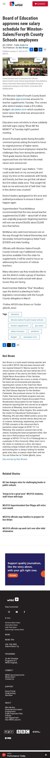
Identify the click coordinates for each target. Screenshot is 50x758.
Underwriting (10, 693)
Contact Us (9, 679)
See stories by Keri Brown (15, 459)
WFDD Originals (11, 663)
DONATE (41, 4)
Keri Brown (23, 47)
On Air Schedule (11, 659)
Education (15, 314)
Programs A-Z (11, 661)
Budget (14, 337)
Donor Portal (10, 691)
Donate (13, 575)
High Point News (11, 627)
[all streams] (46, 755)
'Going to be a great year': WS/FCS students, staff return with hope (23, 495)
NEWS (7, 635)
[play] (4, 755)
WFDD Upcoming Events (14, 675)
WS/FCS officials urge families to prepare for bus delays (23, 518)
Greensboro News (11, 625)
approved (21, 99)
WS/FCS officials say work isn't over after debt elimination (24, 530)
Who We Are (10, 707)
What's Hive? (10, 677)
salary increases (17, 331)
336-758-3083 (11, 644)
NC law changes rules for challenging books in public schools (24, 483)
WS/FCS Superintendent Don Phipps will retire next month (24, 506)
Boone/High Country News (14, 630)
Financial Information (13, 710)
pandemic (35, 331)
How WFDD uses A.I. (13, 720)
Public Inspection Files (14, 714)
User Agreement (12, 718)
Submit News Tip (12, 646)
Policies (8, 716)
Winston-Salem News (12, 623)
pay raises (39, 326)
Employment (10, 712)
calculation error (18, 109)
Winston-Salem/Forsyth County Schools (27, 320)
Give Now (9, 695)
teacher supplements (19, 326)
